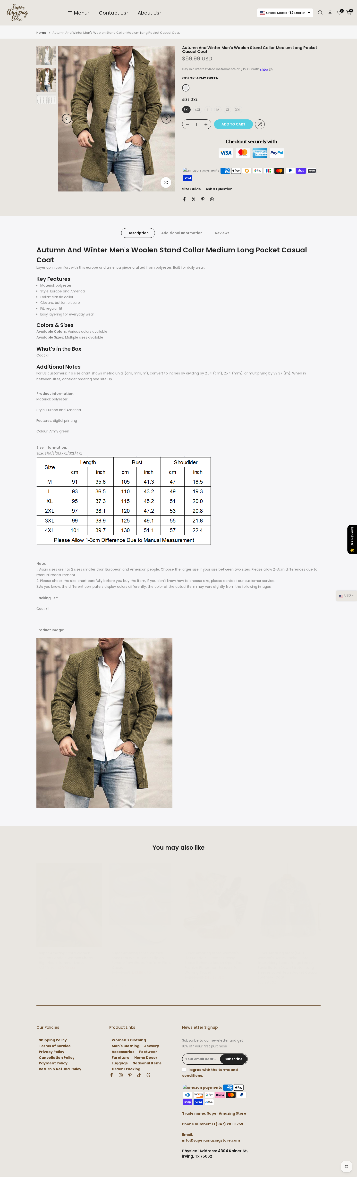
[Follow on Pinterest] (130, 1075)
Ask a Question (219, 189)
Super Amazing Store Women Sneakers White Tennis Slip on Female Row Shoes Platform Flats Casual (141, 960)
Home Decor (145, 1057)
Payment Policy (53, 1063)
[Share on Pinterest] (203, 199)
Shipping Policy (53, 1040)
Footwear (148, 1052)
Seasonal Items (147, 1063)
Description (138, 233)
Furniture (120, 1057)
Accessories (123, 1052)
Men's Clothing (125, 1046)
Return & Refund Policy (60, 1069)
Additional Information (182, 233)
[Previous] (67, 119)
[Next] (166, 119)
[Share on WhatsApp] (212, 199)
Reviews (222, 233)
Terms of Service (55, 1046)
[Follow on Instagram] (121, 1075)
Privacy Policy (51, 1052)
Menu (80, 12)
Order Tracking (126, 1069)
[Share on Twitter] (193, 199)
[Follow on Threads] (148, 1075)
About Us (148, 12)
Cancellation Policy (57, 1057)
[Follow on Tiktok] (139, 1075)
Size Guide (191, 189)
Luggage (120, 1063)
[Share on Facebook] (184, 199)
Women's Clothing (129, 1040)
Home (41, 32)
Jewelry (151, 1046)
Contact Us (112, 12)
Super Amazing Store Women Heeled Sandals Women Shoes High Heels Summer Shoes (66, 958)
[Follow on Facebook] (111, 1075)
